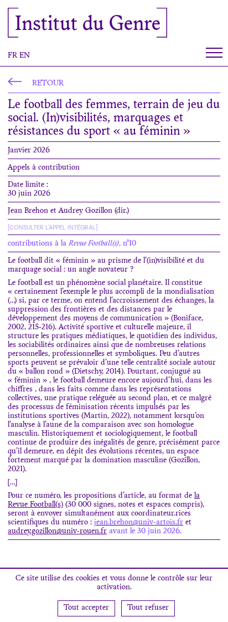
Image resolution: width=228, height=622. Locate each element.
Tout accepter (86, 608)
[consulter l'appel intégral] (52, 227)
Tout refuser (148, 608)
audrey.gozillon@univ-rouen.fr (57, 532)
